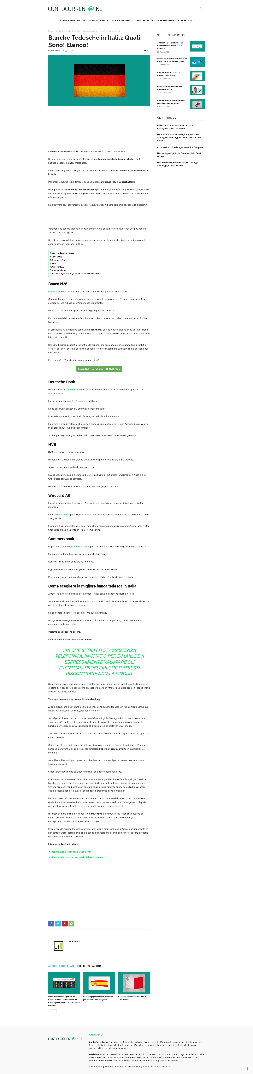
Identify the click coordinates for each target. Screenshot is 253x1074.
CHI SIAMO (165, 1066)
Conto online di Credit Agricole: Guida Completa (180, 147)
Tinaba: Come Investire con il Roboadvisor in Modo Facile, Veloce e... (170, 46)
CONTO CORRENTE (98, 20)
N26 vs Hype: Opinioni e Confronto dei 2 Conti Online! (179, 155)
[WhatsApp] (71, 923)
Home (50, 31)
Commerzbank (59, 270)
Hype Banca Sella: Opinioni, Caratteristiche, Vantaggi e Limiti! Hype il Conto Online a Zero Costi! (179, 137)
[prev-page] (50, 1011)
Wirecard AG (58, 267)
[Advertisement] (99, 128)
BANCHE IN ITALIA (187, 20)
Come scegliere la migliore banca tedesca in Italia (75, 273)
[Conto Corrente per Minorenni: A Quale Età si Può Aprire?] (197, 104)
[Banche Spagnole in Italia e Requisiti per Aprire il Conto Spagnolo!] (99, 983)
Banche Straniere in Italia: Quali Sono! (71, 851)
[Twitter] (58, 923)
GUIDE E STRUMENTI (122, 20)
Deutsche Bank (59, 260)
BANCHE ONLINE (145, 20)
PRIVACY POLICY (150, 1066)
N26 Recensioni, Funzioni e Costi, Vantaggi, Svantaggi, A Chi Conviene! (177, 164)
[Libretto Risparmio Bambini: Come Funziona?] (197, 90)
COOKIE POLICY (132, 1066)
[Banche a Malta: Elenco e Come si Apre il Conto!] (134, 983)
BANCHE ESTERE (165, 20)
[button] (201, 9)
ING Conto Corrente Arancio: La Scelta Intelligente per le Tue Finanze (175, 127)
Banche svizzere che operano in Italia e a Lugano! (77, 857)
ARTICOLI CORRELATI (61, 966)
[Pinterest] (65, 923)
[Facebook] (51, 923)
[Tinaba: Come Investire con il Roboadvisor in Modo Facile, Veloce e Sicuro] (197, 46)
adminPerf (55, 51)
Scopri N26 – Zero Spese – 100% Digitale (99, 368)
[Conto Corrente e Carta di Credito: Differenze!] (197, 76)
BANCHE (59, 31)
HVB (54, 263)
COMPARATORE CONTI (71, 20)
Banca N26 (57, 257)
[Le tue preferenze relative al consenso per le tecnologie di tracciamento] (248, 1069)
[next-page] (55, 1011)
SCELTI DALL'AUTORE (89, 966)
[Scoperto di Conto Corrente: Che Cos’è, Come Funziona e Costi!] (197, 62)
